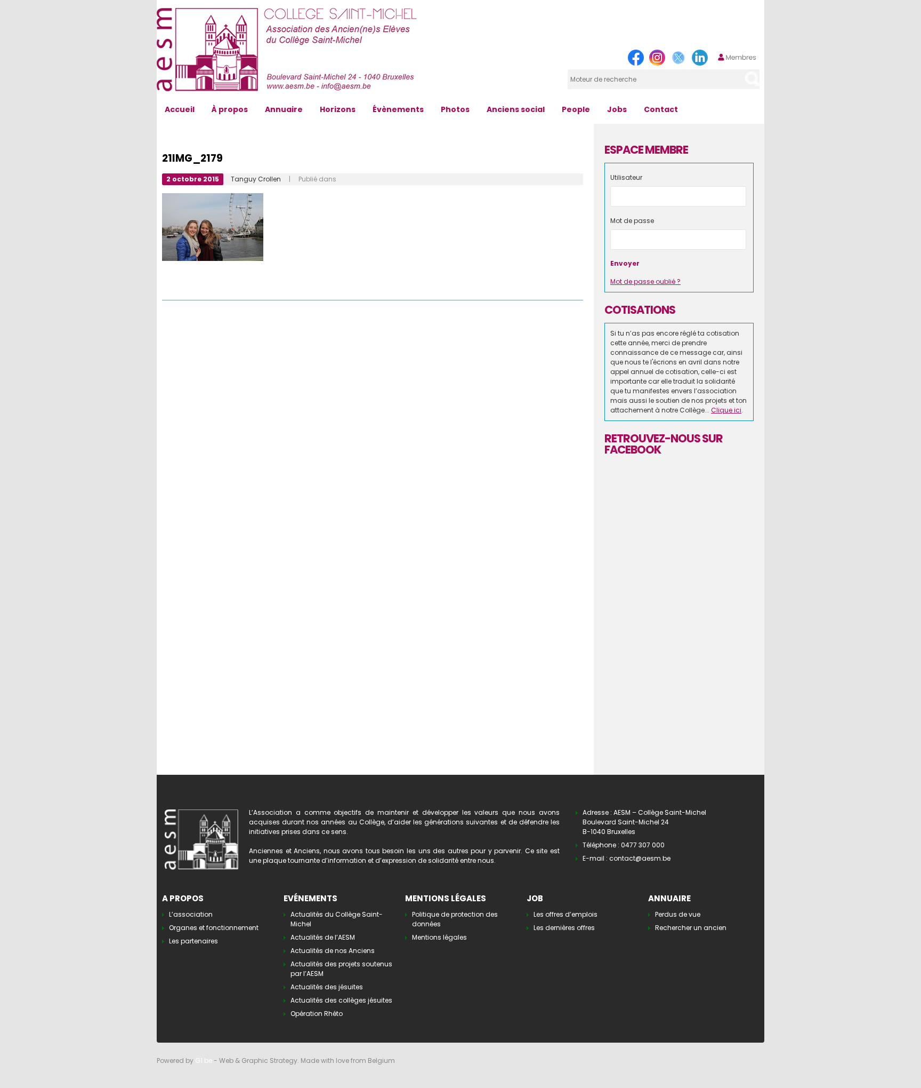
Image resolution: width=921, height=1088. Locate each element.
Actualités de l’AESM (322, 937)
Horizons (338, 109)
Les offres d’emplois (565, 914)
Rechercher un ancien (690, 927)
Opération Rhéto (316, 1013)
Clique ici (726, 410)
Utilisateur (626, 177)
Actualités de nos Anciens (332, 950)
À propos (230, 109)
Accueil (180, 109)
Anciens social (516, 109)
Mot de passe (632, 220)
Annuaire (284, 109)
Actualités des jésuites (326, 986)
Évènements (398, 109)
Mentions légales (439, 937)
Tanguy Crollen (256, 179)
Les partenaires (193, 941)
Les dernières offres (564, 927)
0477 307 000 (643, 844)
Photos (455, 109)
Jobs (617, 109)
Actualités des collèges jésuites (341, 1000)
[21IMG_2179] (212, 197)
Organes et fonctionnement (213, 927)
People (576, 109)
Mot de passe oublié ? (645, 281)
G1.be (203, 1060)
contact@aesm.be (639, 858)
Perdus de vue (677, 914)
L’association (191, 914)
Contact (661, 109)
